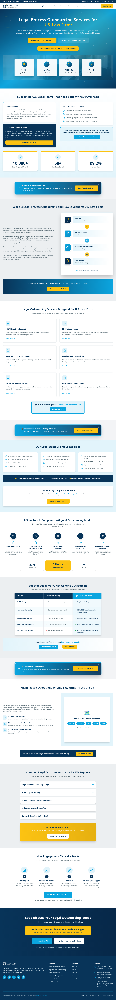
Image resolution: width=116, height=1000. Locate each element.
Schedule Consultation (48, 647)
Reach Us (110, 1)
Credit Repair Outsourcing (30, 6)
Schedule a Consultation (40, 40)
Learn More (9, 339)
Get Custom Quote (58, 409)
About (91, 1)
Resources (85, 1)
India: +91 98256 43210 (104, 969)
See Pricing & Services (85, 430)
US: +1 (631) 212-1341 (104, 967)
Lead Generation (54, 982)
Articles (97, 1)
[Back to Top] (111, 995)
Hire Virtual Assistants (65, 6)
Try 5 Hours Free (69, 647)
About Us (74, 967)
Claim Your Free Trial (85, 188)
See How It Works (28, 142)
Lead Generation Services (29, 1)
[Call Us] (85, 995)
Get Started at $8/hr (84, 754)
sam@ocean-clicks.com (104, 974)
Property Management (56, 976)
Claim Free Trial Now (57, 836)
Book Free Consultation (84, 669)
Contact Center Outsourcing (11, 1)
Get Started (107, 6)
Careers (104, 1)
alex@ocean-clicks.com (104, 972)
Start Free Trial (43, 941)
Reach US (75, 979)
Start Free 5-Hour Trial (57, 501)
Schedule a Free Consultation (85, 137)
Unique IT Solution (41, 995)
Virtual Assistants (54, 973)
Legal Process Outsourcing (48, 6)
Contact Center (53, 979)
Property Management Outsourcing (85, 6)
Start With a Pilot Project (56, 895)
